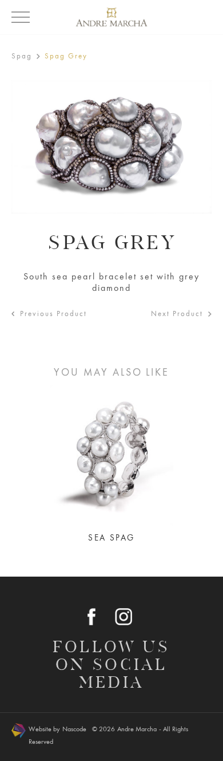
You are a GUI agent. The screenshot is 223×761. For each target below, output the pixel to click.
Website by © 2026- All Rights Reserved (108, 735)
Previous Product (53, 313)
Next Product (177, 313)
